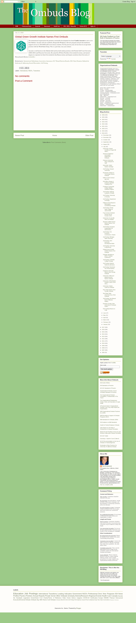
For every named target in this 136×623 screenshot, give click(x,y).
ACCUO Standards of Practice (108, 388)
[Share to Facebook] (26, 68)
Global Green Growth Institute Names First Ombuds (109, 251)
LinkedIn (31, 57)
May (104, 315)
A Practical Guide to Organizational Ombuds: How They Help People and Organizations (109, 407)
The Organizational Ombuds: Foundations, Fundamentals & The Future (109, 396)
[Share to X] (24, 68)
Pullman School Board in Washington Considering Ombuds (109, 204)
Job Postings (31, 593)
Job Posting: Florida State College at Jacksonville (108, 209)
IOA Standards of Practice (106, 385)
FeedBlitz (113, 362)
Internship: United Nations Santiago (108, 166)
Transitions (36, 71)
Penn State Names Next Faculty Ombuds (109, 290)
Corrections (106, 600)
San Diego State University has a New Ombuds (109, 295)
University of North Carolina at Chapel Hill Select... (109, 150)
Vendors (117, 600)
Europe (100, 598)
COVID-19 (86, 598)
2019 (103, 131)
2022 (103, 124)
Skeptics (112, 600)
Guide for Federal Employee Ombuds (109, 425)
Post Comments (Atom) (58, 142)
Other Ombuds (61, 596)
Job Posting (44, 63)
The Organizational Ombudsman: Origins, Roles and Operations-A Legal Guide (110, 402)
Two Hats (100, 600)
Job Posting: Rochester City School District (109, 267)
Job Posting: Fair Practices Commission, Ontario (109, 233)
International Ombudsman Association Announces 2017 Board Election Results (46, 61)
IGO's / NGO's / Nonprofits (70, 26)
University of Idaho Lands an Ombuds (108, 286)
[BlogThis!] (22, 68)
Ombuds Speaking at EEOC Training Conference (108, 256)
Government (47, 26)
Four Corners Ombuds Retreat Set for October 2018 (109, 214)
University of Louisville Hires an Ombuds (108, 218)
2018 (103, 133)
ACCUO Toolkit (104, 436)
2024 (103, 119)
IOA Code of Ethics (105, 382)
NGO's (30, 71)
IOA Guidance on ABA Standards (108, 422)
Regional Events (95, 596)
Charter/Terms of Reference (52, 598)
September (106, 142)
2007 (103, 350)
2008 (103, 347)
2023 (103, 121)
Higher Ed (93, 26)
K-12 (41, 598)
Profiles (16, 596)
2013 (103, 336)
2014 (103, 334)
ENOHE (106, 598)
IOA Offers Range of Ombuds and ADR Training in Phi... (108, 183)
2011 (103, 341)
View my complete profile (106, 484)
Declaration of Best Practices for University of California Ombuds (108, 446)
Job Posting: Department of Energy (109, 199)
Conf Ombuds (51, 600)
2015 (103, 332)
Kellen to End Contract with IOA (108, 178)
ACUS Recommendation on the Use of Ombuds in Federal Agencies (110, 442)
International (24, 71)
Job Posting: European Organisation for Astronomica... (109, 228)
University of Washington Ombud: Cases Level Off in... (109, 282)
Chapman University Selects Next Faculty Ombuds (109, 272)
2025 (103, 117)
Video (64, 598)
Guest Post (85, 600)
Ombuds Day (35, 600)
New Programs (108, 594)
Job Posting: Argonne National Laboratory (109, 264)
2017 (103, 327)
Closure (58, 600)
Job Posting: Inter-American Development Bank (108, 242)
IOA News (119, 594)
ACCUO (68, 600)
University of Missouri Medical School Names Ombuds (108, 277)
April (104, 317)
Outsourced (119, 598)
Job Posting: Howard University (108, 169)
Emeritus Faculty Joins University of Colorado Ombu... (109, 305)
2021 (103, 126)
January (105, 324)
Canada (114, 596)
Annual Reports (39, 596)
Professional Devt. (95, 594)
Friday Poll (74, 600)
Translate (113, 59)
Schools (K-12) (83, 26)
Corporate (37, 26)
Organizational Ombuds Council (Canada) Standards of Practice (108, 391)
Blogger (78, 608)
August (105, 144)
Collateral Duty (93, 600)
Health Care (57, 26)
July (104, 146)
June (104, 313)
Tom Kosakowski (107, 466)
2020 (103, 128)
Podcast (112, 598)
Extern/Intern (35, 598)
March (105, 319)
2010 (103, 343)
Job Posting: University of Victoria (109, 196)
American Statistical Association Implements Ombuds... (108, 156)
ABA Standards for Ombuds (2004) (109, 419)
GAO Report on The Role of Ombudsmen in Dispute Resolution (109, 428)
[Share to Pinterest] (28, 68)
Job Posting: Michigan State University (108, 237)
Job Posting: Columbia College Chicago (108, 260)
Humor (45, 600)
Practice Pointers (25, 596)
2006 (103, 352)
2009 (103, 345)
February (105, 322)
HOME (16, 26)
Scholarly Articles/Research (78, 596)
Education (18, 593)
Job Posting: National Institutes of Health (108, 192)
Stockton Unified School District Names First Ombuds (109, 223)
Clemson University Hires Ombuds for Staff (108, 162)
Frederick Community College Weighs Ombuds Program (108, 188)
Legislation (26, 598)
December (106, 135)
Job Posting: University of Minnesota (109, 246)
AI (64, 600)
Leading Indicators (65, 594)
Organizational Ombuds (106, 77)
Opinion (79, 600)
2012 (103, 338)
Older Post (89, 135)
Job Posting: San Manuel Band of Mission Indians (109, 300)
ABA (41, 600)
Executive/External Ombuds (22, 600)
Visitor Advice (71, 598)
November (106, 137)
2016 (103, 329)
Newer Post (19, 135)
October (105, 139)
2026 (103, 115)
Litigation (79, 598)
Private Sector (50, 596)
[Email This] (20, 68)
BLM (62, 600)
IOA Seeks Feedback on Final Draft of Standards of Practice (109, 37)
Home (54, 135)
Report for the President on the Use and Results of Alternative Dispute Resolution (110, 432)
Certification (94, 598)
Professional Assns (26, 26)
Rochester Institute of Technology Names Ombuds (109, 174)
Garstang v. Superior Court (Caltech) (109, 438)
